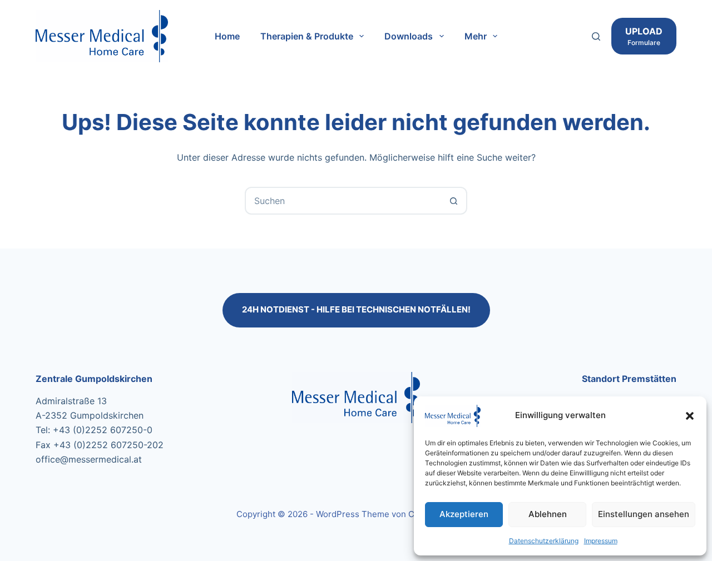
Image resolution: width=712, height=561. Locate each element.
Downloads (408, 36)
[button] (689, 415)
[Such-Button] (453, 201)
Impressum (600, 541)
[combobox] (343, 201)
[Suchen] (596, 36)
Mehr (475, 36)
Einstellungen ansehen (643, 514)
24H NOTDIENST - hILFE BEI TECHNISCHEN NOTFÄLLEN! (356, 309)
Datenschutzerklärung (543, 541)
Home (227, 36)
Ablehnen (547, 514)
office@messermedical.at (89, 459)
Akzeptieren (463, 514)
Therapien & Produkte (306, 36)
